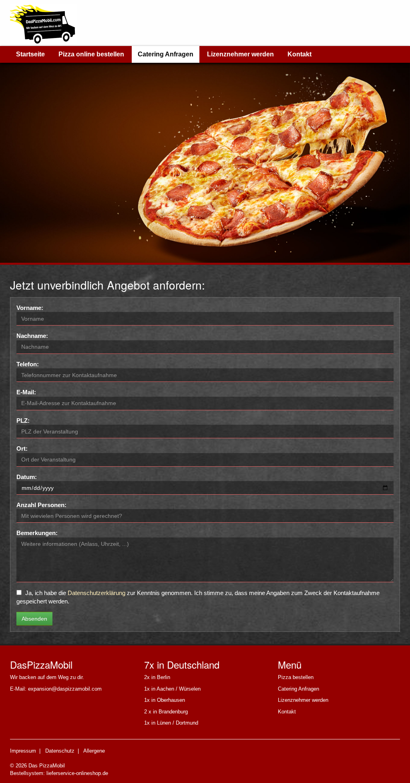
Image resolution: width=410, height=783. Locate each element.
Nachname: (32, 335)
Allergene (94, 751)
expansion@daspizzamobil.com (65, 689)
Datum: (26, 476)
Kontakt (299, 54)
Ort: (22, 448)
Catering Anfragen (165, 54)
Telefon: (27, 364)
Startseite (30, 54)
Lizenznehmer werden (240, 54)
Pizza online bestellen (91, 54)
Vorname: (29, 307)
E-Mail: (26, 392)
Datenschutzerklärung (96, 592)
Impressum (23, 751)
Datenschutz (59, 751)
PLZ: (23, 420)
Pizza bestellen (296, 677)
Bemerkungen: (37, 532)
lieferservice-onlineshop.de (77, 773)
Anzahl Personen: (41, 504)
